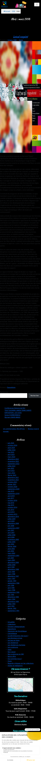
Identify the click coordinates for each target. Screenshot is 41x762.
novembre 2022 (13, 461)
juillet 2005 (11, 542)
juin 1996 (11, 585)
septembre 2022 (13, 464)
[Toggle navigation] (36, 4)
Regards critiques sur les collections (21, 663)
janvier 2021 (12, 484)
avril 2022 (11, 471)
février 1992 (12, 608)
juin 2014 (11, 510)
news (9, 649)
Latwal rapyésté (20, 36)
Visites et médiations (15, 666)
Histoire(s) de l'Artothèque (17, 631)
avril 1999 (11, 567)
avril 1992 (11, 606)
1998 (13, 11)
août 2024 (11, 448)
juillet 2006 (11, 535)
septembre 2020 (13, 489)
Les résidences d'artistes (16, 645)
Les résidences (13, 643)
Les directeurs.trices (15, 638)
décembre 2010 (13, 516)
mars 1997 (11, 578)
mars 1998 (11, 574)
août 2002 (11, 549)
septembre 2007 (13, 528)
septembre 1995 (13, 592)
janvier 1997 (12, 581)
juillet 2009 (11, 519)
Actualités (11, 622)
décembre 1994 (13, 597)
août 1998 (11, 572)
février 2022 (12, 475)
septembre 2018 (13, 493)
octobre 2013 (12, 514)
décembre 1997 (13, 576)
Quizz (10, 661)
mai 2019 (11, 491)
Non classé (11, 652)
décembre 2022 (13, 459)
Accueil (7, 11)
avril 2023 (11, 454)
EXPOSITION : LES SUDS (13, 413)
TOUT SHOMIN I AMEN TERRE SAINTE (18, 410)
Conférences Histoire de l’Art (15, 408)
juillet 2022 (11, 466)
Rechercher (4, 392)
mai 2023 (11, 452)
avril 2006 (11, 537)
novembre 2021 (13, 480)
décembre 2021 (13, 477)
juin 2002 (11, 551)
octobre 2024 (12, 445)
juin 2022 (11, 468)
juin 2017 (11, 498)
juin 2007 (11, 530)
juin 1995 (11, 595)
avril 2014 (11, 512)
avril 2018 (11, 496)
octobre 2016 (12, 500)
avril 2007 (11, 533)
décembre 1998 (13, 569)
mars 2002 (11, 553)
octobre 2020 (12, 487)
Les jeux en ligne (13, 640)
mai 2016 (11, 503)
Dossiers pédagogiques (16, 627)
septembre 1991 (13, 611)
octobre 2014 (12, 507)
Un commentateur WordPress (14, 429)
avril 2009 (11, 521)
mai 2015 (11, 505)
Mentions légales (20, 724)
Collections (12, 624)
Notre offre (12, 656)
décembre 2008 (13, 523)
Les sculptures (13, 647)
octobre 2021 (12, 482)
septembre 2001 (13, 556)
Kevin (21, 40)
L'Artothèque (12, 633)
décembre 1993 (13, 601)
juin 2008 (11, 526)
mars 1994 (11, 599)
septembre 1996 (13, 583)
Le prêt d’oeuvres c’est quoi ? (18, 636)
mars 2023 (11, 457)
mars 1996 (11, 590)
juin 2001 (11, 558)
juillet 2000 (11, 565)
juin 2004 (11, 544)
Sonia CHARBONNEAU (12, 415)
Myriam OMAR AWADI (12, 417)
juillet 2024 (11, 450)
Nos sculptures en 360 (16, 654)
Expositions (11, 387)
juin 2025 (11, 443)
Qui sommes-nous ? (15, 659)
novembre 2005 (13, 539)
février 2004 (12, 546)
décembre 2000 (13, 562)
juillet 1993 (11, 604)
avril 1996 (11, 588)
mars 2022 (11, 473)
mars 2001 (11, 560)
